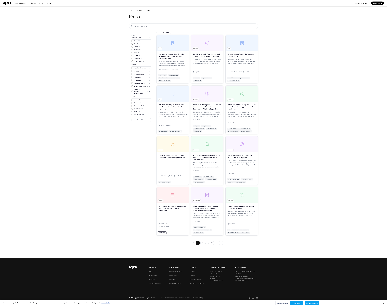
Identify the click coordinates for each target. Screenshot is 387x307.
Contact (192, 271)
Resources (152, 268)
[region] (193, 303)
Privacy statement (171, 298)
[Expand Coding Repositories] (149, 86)
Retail (137, 111)
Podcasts (137, 49)
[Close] (384, 303)
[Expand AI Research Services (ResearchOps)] (149, 91)
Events (137, 46)
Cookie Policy (105, 303)
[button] (21, 3)
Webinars (138, 58)
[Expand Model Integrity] (149, 83)
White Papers (139, 61)
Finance (137, 103)
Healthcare (138, 109)
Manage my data (184, 298)
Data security (173, 268)
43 (212, 243)
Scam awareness (174, 283)
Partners (192, 275)
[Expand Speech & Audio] (149, 74)
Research (137, 55)
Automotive (139, 100)
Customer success (175, 271)
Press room (153, 275)
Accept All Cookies (312, 303)
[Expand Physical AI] (149, 80)
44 (216, 243)
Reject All (297, 303)
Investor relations (195, 279)
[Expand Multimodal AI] (149, 77)
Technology (139, 114)
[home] (7, 3)
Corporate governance (197, 283)
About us (193, 268)
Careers (172, 279)
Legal (160, 298)
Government (139, 106)
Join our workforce (361, 3)
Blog (150, 271)
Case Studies (139, 44)
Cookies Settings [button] (198, 298)
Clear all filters (141, 120)
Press (137, 52)
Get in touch (377, 3)
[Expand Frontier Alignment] (149, 68)
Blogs (137, 41)
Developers (173, 275)
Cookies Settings (282, 303)
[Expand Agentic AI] (149, 71)
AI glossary (152, 279)
